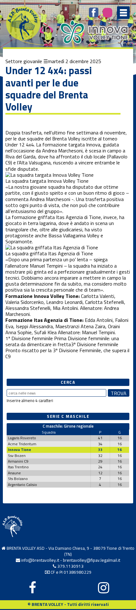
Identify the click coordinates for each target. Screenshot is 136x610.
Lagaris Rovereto (22, 438)
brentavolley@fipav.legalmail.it (91, 560)
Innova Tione (19, 450)
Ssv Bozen (17, 456)
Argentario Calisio (22, 485)
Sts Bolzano (18, 479)
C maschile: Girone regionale (68, 426)
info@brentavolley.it (40, 560)
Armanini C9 (18, 461)
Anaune (14, 473)
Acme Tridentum (22, 444)
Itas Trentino (18, 467)
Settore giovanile (23, 61)
